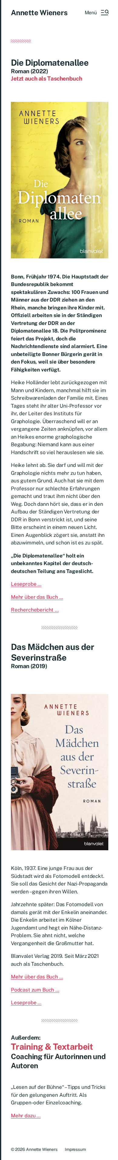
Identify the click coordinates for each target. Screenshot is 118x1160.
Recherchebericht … (35, 610)
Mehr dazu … (26, 1116)
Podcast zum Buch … (35, 990)
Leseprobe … (26, 584)
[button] (96, 12)
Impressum (75, 1149)
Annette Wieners (39, 12)
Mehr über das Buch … (37, 597)
